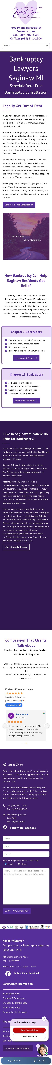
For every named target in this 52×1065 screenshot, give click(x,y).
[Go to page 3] (23, 743)
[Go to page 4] (26, 743)
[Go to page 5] (28, 743)
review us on (12, 705)
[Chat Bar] (26, 1061)
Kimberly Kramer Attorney (19, 689)
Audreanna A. (22, 714)
